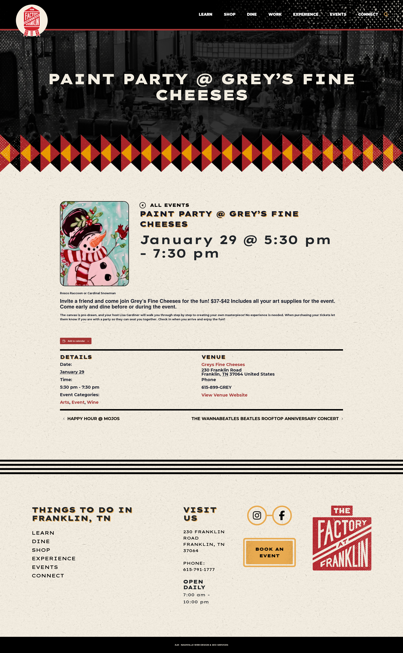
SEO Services (220, 645)
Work (275, 14)
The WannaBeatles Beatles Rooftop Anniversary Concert (265, 418)
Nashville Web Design (195, 645)
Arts (64, 402)
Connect (368, 14)
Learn (205, 14)
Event (78, 402)
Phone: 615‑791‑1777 (199, 566)
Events (338, 14)
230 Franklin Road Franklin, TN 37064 (204, 541)
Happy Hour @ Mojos (93, 418)
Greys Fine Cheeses (223, 364)
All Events (169, 205)
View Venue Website (224, 395)
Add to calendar (76, 340)
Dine (252, 14)
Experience (305, 14)
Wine (93, 402)
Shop (230, 14)
